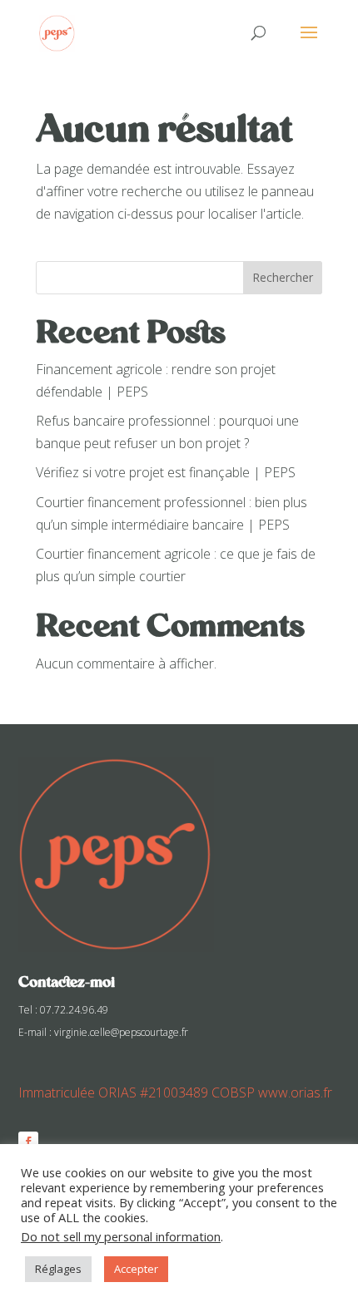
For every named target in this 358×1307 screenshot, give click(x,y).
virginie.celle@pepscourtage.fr (121, 1032)
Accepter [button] (136, 1268)
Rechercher (282, 277)
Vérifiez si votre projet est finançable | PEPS (166, 472)
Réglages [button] (58, 1268)
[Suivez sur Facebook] (28, 1142)
